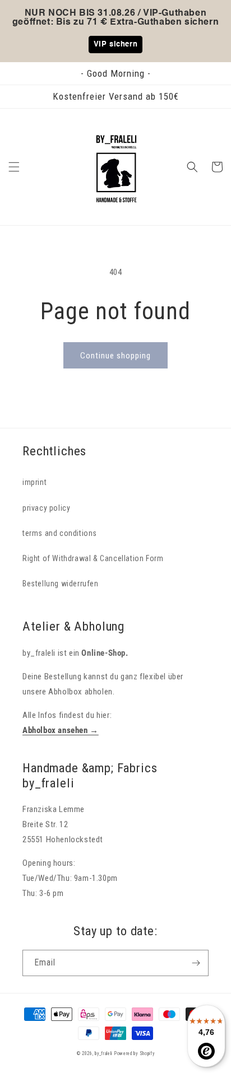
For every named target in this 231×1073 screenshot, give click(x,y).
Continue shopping (115, 356)
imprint (34, 482)
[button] (14, 167)
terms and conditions (59, 533)
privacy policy (46, 507)
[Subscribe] (195, 963)
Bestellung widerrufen (60, 583)
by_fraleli (103, 1053)
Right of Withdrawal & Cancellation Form (92, 558)
